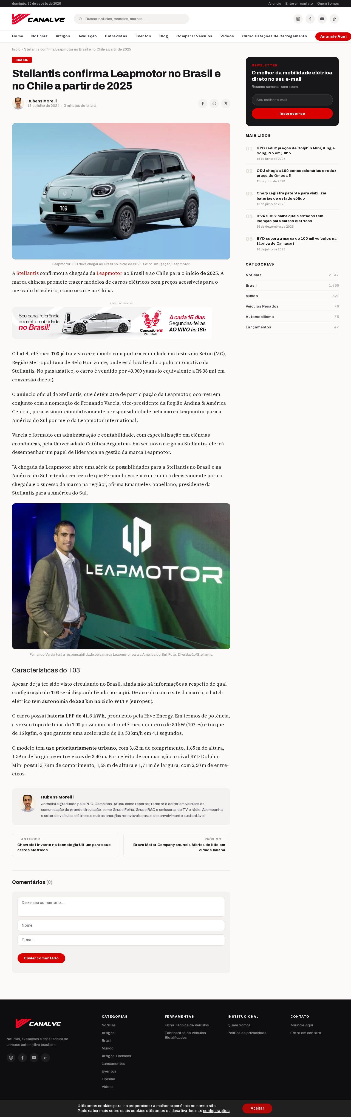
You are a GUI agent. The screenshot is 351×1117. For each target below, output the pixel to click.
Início (16, 49)
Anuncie (274, 3)
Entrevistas (116, 36)
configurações (216, 1111)
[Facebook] (310, 19)
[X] (225, 103)
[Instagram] (298, 19)
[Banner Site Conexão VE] (121, 323)
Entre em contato (299, 3)
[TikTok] (334, 19)
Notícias (39, 36)
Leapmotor (110, 273)
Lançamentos (113, 1064)
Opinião (108, 1079)
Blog (163, 36)
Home (17, 36)
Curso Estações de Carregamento (274, 36)
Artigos (63, 36)
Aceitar (257, 1108)
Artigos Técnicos (116, 1056)
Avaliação (87, 36)
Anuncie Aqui (301, 1025)
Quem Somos (328, 3)
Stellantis (27, 273)
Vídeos (227, 36)
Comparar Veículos (194, 36)
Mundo (108, 1048)
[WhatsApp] (214, 103)
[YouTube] (322, 19)
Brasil (106, 1040)
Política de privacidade (247, 1033)
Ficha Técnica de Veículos (187, 1025)
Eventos (143, 36)
